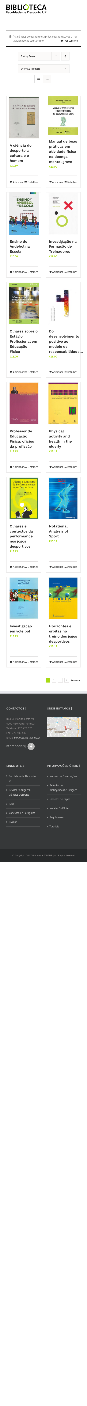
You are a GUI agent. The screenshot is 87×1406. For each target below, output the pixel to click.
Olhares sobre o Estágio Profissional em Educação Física (24, 341)
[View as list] (47, 79)
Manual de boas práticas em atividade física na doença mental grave (63, 151)
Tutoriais (54, 826)
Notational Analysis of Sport (58, 531)
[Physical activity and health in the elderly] (63, 403)
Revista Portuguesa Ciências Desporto (19, 792)
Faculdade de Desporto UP (22, 778)
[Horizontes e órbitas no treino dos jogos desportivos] (63, 598)
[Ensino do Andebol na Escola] (24, 213)
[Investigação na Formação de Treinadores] (63, 213)
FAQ (11, 804)
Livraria (13, 822)
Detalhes (33, 182)
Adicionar (18, 182)
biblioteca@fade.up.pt (27, 737)
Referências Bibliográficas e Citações (63, 788)
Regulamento (57, 817)
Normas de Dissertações (63, 776)
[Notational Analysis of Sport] (63, 498)
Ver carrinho (71, 40)
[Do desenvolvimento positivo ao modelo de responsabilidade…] (63, 303)
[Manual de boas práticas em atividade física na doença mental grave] (63, 115)
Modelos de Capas (59, 799)
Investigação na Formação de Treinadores (63, 246)
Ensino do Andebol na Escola (20, 246)
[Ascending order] (65, 56)
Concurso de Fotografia (22, 813)
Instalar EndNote (59, 808)
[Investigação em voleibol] (24, 598)
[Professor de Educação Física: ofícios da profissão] (24, 403)
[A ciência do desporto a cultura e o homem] (24, 117)
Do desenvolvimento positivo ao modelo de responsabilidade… (66, 341)
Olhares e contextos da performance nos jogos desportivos (21, 536)
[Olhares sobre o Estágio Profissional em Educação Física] (24, 303)
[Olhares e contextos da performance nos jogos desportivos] (24, 498)
